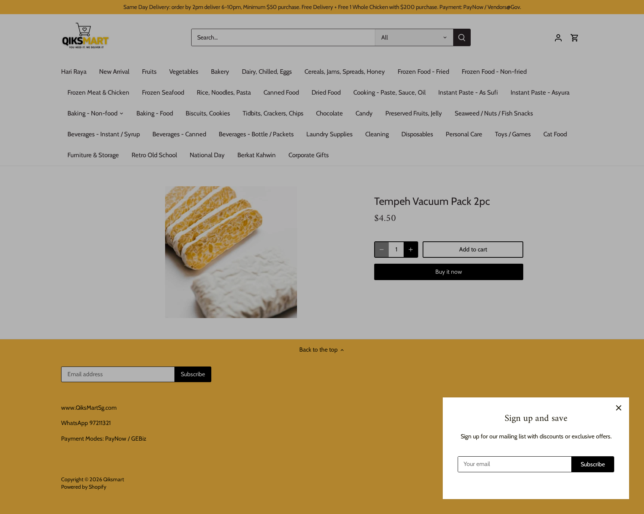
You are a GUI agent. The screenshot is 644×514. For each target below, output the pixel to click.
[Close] (618, 408)
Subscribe (593, 464)
